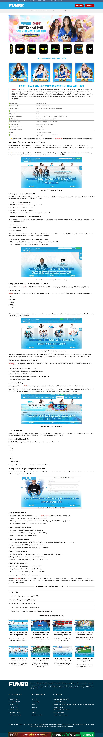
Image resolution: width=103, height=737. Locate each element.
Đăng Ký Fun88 (14, 699)
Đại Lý (71, 11)
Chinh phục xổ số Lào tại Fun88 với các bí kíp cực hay (62, 659)
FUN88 (13, 89)
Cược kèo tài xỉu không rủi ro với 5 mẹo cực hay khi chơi (18, 659)
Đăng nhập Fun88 (15, 701)
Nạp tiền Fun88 (14, 707)
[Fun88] (16, 5)
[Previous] (12, 29)
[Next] (91, 29)
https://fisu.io (62, 701)
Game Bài (58, 11)
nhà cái (24, 287)
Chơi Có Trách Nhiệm (37, 715)
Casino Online (45, 11)
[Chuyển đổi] (10, 592)
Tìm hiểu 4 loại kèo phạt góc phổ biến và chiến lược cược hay (18, 634)
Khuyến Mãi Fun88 (15, 712)
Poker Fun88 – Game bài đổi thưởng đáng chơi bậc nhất (40, 633)
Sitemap (66, 715)
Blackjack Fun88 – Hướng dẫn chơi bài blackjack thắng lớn (40, 659)
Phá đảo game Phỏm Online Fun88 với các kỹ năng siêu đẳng (84, 660)
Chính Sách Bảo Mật (15, 715)
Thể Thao (36, 11)
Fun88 (31, 11)
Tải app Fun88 (14, 704)
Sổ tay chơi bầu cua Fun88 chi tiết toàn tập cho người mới (84, 633)
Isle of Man (22, 205)
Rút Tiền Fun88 (14, 709)
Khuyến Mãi (66, 11)
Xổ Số (52, 11)
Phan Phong (60, 712)
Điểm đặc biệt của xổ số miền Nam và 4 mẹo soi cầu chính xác (62, 634)
